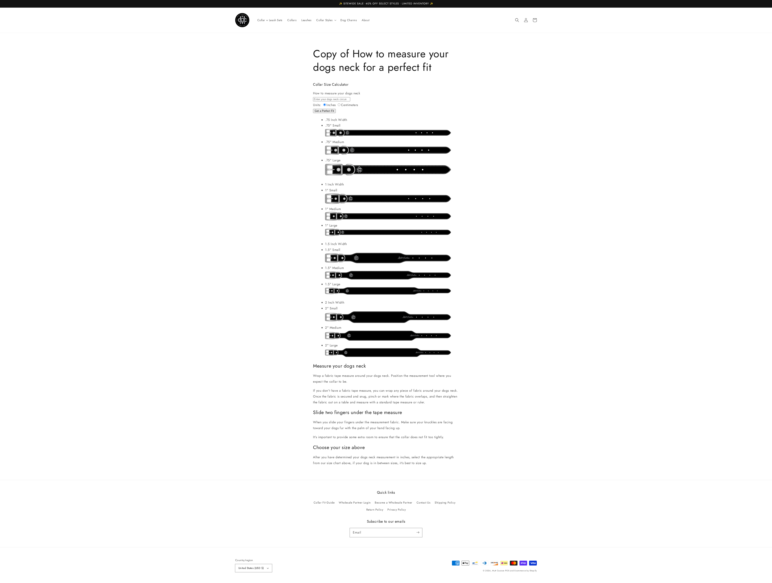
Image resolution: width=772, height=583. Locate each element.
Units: (317, 105)
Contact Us (424, 503)
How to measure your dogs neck (336, 93)
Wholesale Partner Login (355, 503)
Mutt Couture (498, 570)
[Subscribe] (417, 532)
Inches (331, 105)
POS (507, 570)
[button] (517, 20)
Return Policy (374, 510)
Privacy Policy (396, 510)
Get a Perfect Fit (324, 110)
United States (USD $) (251, 568)
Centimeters (349, 105)
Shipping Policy (445, 503)
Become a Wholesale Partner (393, 503)
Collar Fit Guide (324, 503)
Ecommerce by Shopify (525, 570)
